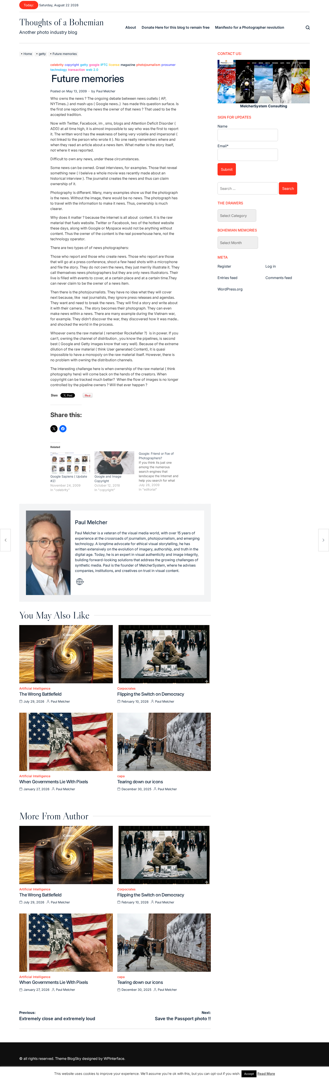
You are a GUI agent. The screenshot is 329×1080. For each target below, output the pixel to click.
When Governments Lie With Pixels (53, 781)
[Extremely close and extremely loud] (5, 540)
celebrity (57, 65)
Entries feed (227, 277)
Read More (266, 1073)
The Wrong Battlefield (40, 694)
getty (84, 65)
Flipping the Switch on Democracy (150, 694)
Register (224, 266)
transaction (76, 69)
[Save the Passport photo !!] (323, 540)
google (94, 65)
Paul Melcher (105, 91)
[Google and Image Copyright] (114, 462)
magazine (128, 65)
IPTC (104, 65)
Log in (270, 266)
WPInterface (114, 1058)
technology (58, 69)
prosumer (168, 65)
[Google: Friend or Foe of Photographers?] (161, 471)
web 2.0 (92, 69)
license (114, 65)
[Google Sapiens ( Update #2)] (70, 462)
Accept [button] (249, 1074)
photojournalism (148, 65)
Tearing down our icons (140, 781)
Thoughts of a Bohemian (61, 22)
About (130, 27)
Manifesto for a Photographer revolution (249, 27)
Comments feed (278, 277)
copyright (72, 65)
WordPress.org (230, 289)
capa (121, 776)
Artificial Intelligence (34, 688)
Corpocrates (126, 688)
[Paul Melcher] (48, 553)
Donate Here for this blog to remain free (175, 27)
